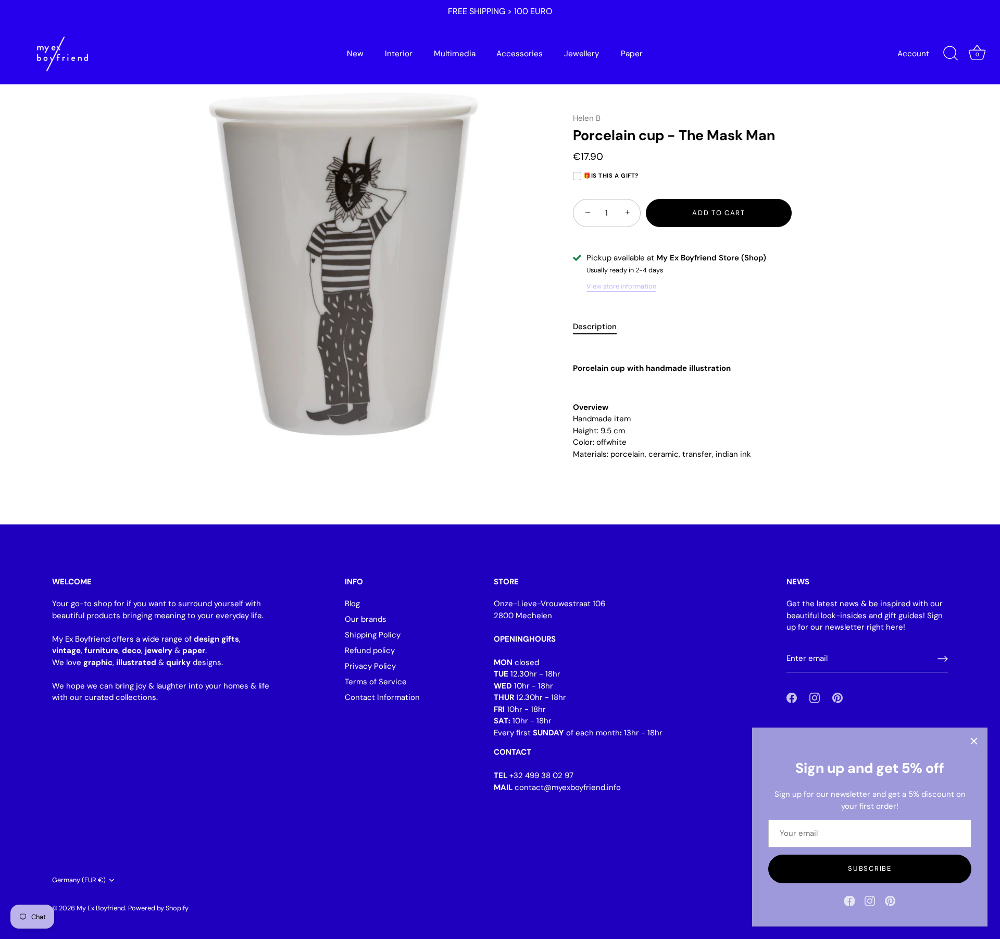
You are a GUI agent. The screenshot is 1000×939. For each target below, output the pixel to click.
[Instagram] (870, 900)
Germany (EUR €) (79, 880)
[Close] (974, 741)
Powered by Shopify (158, 908)
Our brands (365, 619)
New (355, 53)
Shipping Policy (373, 635)
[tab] (600, 327)
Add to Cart (718, 212)
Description (595, 326)
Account (913, 53)
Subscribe (869, 868)
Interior (399, 53)
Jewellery (581, 53)
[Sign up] (943, 659)
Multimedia (455, 53)
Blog (352, 603)
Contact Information (382, 697)
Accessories (519, 53)
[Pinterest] (890, 900)
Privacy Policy (370, 666)
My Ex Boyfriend (101, 908)
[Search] (950, 53)
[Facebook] (849, 900)
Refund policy (370, 650)
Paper (632, 53)
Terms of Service (376, 682)
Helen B (587, 118)
